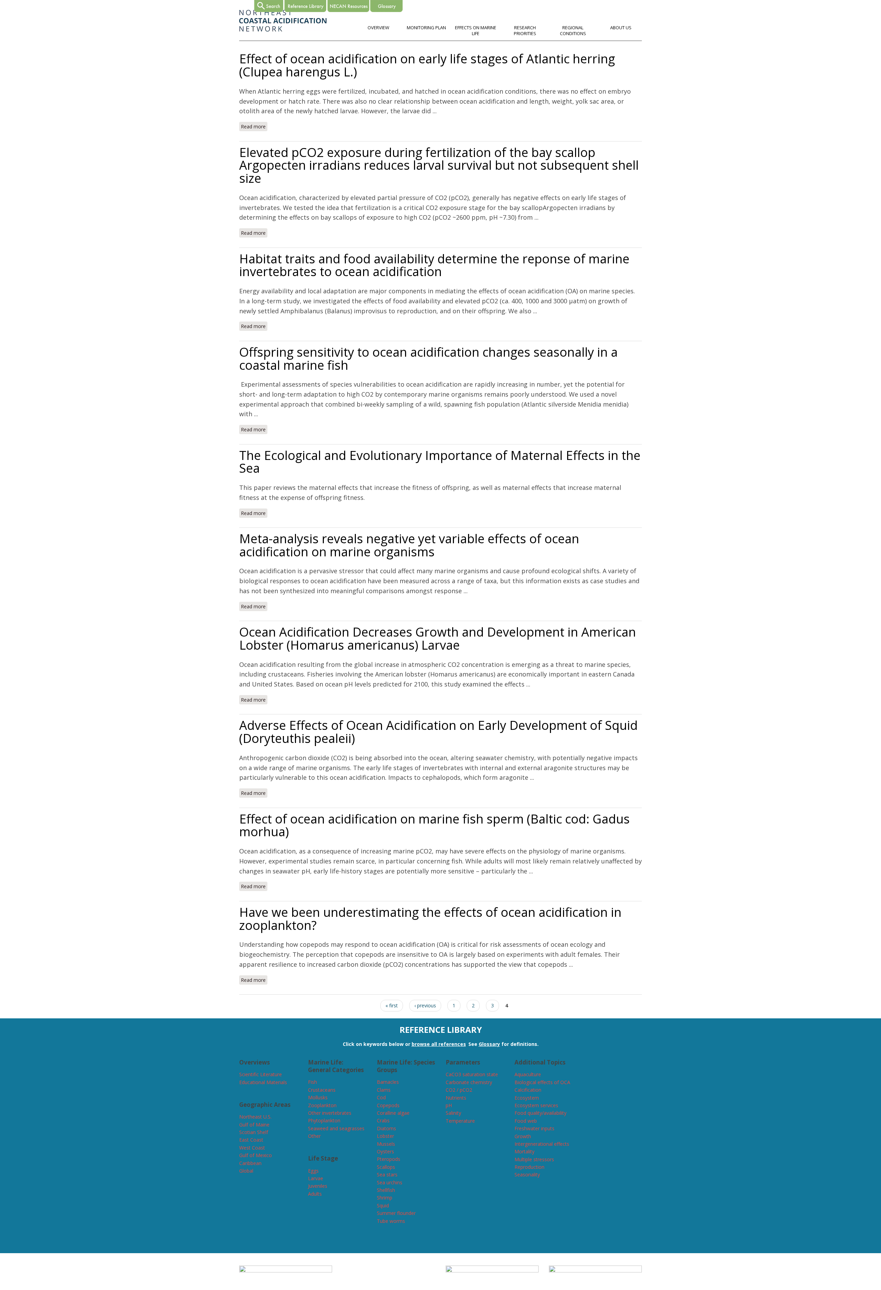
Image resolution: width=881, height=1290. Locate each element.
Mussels (386, 1144)
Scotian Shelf (253, 1132)
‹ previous (425, 1005)
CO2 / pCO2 (459, 1090)
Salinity (453, 1113)
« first (391, 1005)
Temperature (460, 1121)
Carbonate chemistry (469, 1082)
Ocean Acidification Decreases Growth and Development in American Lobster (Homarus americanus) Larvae (437, 638)
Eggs (313, 1170)
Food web (525, 1121)
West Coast (252, 1147)
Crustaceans (322, 1090)
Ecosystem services (536, 1105)
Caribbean (250, 1163)
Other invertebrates (329, 1113)
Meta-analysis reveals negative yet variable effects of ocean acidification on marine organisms (409, 545)
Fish (312, 1082)
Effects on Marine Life (475, 30)
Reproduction (529, 1167)
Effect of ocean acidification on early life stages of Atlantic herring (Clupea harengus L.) (427, 65)
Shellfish (386, 1190)
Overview (378, 27)
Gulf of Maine (254, 1124)
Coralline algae (393, 1113)
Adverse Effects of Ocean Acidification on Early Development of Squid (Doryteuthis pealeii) (438, 732)
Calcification (527, 1090)
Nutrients (456, 1097)
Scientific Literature (260, 1074)
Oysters (385, 1151)
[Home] (283, 30)
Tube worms (391, 1221)
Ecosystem (526, 1097)
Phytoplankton (324, 1120)
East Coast (251, 1139)
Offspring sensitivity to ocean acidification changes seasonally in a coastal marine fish (428, 359)
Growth (522, 1136)
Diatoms (386, 1128)
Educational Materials (263, 1082)
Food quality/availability (540, 1113)
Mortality (524, 1151)
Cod (381, 1097)
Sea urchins (389, 1182)
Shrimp (384, 1197)
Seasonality (527, 1174)
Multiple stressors (534, 1159)
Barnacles (388, 1082)
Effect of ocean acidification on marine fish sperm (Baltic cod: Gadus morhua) (434, 825)
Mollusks (318, 1097)
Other (314, 1136)
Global (246, 1170)
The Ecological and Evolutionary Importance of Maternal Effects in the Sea (439, 462)
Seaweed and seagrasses (336, 1128)
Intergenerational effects (541, 1144)
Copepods (388, 1105)
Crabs (383, 1120)
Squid (383, 1205)
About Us (620, 27)
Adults (315, 1194)
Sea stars (387, 1174)
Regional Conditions (573, 30)
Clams (384, 1090)
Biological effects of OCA (542, 1082)
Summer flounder (396, 1213)
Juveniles (317, 1186)
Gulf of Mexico (255, 1155)
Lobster (385, 1136)
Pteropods (388, 1159)
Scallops (386, 1167)
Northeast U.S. (255, 1116)
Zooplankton (322, 1105)
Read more (254, 126)
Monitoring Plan (426, 27)
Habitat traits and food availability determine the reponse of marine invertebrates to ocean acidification (434, 265)
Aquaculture (527, 1074)
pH (449, 1105)
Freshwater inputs (534, 1128)
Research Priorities (525, 30)
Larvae (315, 1178)
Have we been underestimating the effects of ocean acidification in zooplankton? (430, 919)
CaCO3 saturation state (472, 1074)
